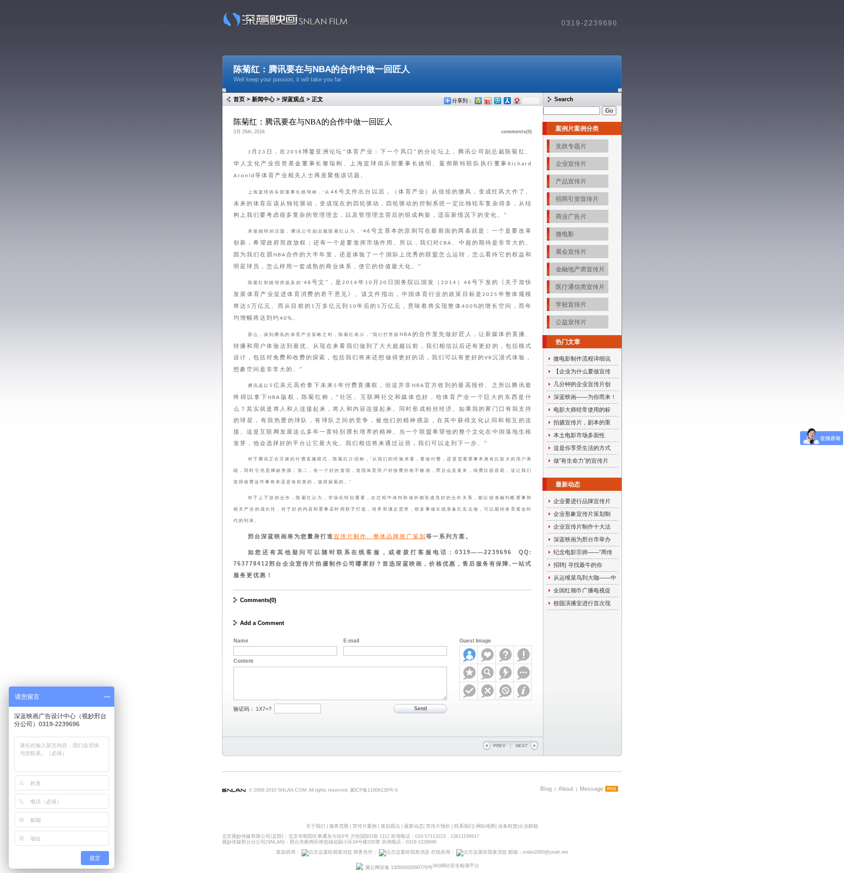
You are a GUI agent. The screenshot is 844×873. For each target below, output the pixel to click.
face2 (487, 654)
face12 (523, 691)
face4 (523, 654)
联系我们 (463, 826)
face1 (469, 654)
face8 (523, 672)
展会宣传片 (571, 251)
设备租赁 (507, 826)
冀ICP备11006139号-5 (374, 790)
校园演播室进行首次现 (582, 603)
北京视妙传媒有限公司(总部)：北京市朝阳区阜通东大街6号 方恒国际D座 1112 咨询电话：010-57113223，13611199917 (350, 836)
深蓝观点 (293, 99)
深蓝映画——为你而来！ (584, 397)
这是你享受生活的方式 (582, 448)
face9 (469, 691)
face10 (487, 691)
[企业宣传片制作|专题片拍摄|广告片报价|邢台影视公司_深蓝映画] (282, 26)
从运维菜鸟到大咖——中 (584, 577)
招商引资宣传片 (577, 198)
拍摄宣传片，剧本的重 (582, 422)
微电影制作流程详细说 (582, 358)
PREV (499, 745)
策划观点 (390, 826)
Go (609, 110)
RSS (611, 789)
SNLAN (234, 791)
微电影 (565, 233)
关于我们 (315, 826)
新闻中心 (263, 99)
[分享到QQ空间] (478, 100)
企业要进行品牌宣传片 (582, 501)
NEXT (522, 745)
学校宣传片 (571, 304)
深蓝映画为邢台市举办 (582, 539)
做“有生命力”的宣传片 (580, 460)
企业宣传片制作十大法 (582, 526)
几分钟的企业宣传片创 (582, 384)
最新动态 (413, 826)
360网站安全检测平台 (456, 865)
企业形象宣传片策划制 (582, 514)
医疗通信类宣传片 (580, 286)
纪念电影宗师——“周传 (582, 552)
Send (420, 708)
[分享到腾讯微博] (497, 100)
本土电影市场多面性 (579, 435)
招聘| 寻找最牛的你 (577, 565)
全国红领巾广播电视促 (582, 590)
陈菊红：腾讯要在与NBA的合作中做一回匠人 (321, 69)
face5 (469, 672)
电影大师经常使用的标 (582, 409)
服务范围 (339, 826)
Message (591, 788)
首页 (239, 99)
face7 (505, 672)
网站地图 (485, 826)
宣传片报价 (438, 826)
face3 (505, 654)
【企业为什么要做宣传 (582, 371)
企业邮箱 (528, 826)
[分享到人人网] (507, 100)
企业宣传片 (571, 163)
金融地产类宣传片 (580, 269)
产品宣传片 (571, 181)
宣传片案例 (365, 826)
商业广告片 (571, 216)
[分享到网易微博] (516, 100)
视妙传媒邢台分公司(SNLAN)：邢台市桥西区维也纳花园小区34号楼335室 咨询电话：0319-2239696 (329, 841)
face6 (487, 672)
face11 (505, 691)
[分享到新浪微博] (487, 100)
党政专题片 (571, 146)
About (565, 788)
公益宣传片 (571, 321)
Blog (546, 788)
